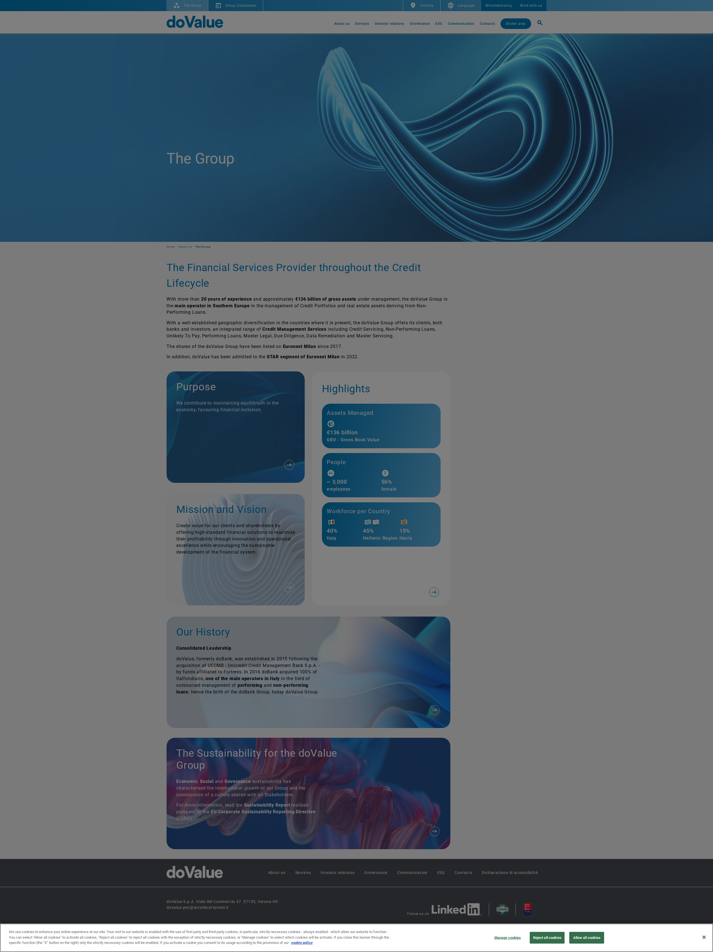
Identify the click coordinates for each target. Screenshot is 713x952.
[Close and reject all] (704, 937)
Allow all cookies (586, 938)
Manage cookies (507, 938)
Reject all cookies (547, 938)
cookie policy (302, 943)
